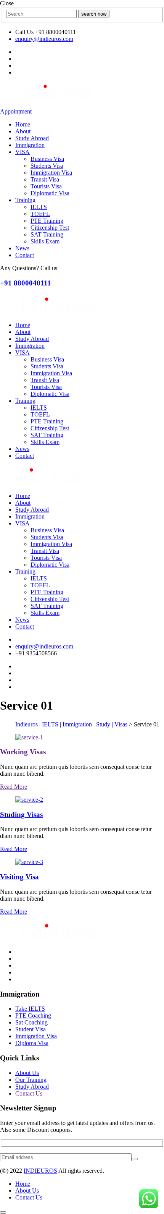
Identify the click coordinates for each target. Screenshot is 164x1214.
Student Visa (30, 1029)
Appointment (16, 111)
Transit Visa (45, 179)
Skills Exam (45, 241)
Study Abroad (32, 138)
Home (22, 124)
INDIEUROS (40, 1170)
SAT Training (47, 234)
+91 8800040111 (25, 283)
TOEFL (40, 214)
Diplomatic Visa (50, 193)
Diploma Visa (31, 1043)
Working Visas (23, 752)
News (22, 248)
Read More (13, 786)
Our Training (31, 1079)
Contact (24, 255)
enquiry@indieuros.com (44, 39)
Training (25, 200)
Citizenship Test (50, 227)
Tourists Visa (46, 186)
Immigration (30, 145)
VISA (22, 152)
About (23, 131)
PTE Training (47, 220)
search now (93, 14)
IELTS (39, 207)
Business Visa (47, 159)
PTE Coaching (33, 1015)
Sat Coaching (31, 1022)
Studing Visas (21, 814)
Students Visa (47, 165)
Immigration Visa (51, 172)
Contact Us (28, 1093)
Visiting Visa (19, 877)
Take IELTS (30, 1008)
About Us (27, 1073)
